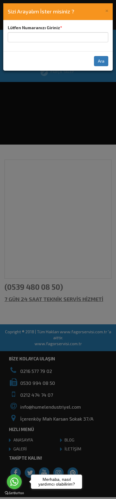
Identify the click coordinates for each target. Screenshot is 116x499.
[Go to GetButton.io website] (14, 493)
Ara (101, 60)
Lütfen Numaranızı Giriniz (34, 27)
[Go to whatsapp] (14, 481)
